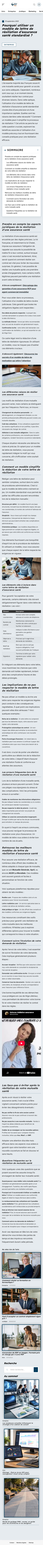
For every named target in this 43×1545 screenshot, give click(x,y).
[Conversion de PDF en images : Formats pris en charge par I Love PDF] (21, 1338)
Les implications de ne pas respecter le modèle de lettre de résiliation (19, 182)
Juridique (4, 1321)
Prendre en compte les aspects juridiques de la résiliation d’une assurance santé (20, 157)
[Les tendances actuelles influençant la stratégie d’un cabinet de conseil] (21, 1399)
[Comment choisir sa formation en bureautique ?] (21, 1265)
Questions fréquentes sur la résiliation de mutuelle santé (21, 212)
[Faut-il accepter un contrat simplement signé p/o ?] (21, 1301)
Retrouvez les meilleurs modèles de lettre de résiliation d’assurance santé (20, 194)
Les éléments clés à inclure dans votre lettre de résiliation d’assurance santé (20, 176)
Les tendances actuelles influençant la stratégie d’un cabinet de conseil (17, 1424)
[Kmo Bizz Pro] (14, 4)
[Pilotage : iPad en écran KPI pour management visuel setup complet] (21, 1448)
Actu (3, 1357)
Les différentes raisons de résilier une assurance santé (20, 164)
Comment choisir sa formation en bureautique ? (16, 1281)
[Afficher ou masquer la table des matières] (30, 150)
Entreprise (9, 44)
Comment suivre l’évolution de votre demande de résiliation (20, 200)
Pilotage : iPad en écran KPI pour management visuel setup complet (16, 1473)
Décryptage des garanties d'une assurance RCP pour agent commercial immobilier (20, 288)
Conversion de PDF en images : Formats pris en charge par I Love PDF (21, 1354)
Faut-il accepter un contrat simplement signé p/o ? (21, 1317)
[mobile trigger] (3, 4)
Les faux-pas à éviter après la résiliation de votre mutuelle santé (21, 206)
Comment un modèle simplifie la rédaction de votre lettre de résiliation (21, 170)
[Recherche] (34, 4)
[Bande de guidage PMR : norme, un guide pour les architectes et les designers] (21, 1497)
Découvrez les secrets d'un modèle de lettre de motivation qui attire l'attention (20, 357)
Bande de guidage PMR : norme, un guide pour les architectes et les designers (18, 1522)
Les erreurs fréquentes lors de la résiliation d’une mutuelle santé (18, 188)
